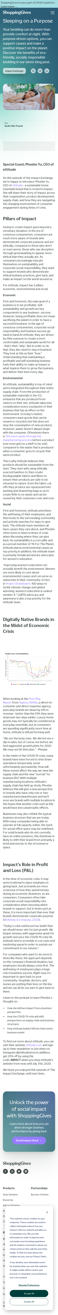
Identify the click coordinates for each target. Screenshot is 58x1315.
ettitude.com (34, 1045)
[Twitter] (40, 70)
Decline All (29, 1301)
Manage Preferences (29, 1285)
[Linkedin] (46, 70)
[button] (52, 12)
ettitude (17, 185)
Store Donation (10, 1194)
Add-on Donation (11, 1205)
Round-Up (8, 1200)
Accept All (29, 1293)
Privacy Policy (39, 1256)
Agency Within (28, 702)
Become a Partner (40, 1194)
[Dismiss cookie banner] (47, 1213)
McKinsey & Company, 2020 (21, 919)
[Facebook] (33, 70)
